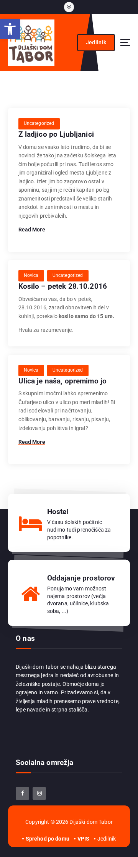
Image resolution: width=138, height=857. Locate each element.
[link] (10, 29)
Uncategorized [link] (39, 123)
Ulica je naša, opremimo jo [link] (62, 381)
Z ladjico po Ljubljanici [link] (56, 134)
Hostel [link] (58, 511)
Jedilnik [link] (96, 42)
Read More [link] (31, 229)
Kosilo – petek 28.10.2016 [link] (62, 286)
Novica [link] (31, 275)
